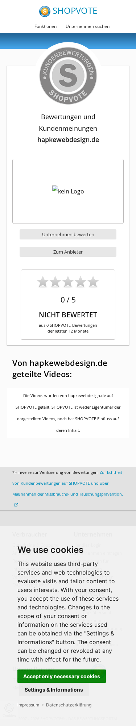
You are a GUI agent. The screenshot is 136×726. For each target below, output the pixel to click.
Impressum (28, 705)
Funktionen (45, 26)
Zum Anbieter (68, 252)
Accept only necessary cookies (61, 676)
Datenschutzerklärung (68, 705)
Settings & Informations (54, 690)
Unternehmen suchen (88, 26)
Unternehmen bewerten (68, 234)
